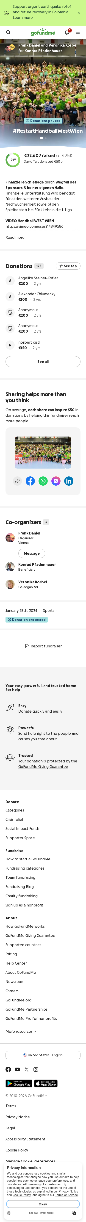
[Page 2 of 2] (46, 138)
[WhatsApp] (43, 481)
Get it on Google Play (19, 1083)
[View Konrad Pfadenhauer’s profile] (10, 566)
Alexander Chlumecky (36, 294)
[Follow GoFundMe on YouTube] (17, 1069)
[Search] (8, 32)
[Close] (78, 13)
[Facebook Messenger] (56, 481)
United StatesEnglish (45, 1055)
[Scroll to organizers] (12, 47)
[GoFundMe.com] (43, 32)
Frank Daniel (29, 533)
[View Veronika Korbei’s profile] (10, 584)
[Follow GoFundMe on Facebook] (8, 1069)
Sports (48, 610)
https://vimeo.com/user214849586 (35, 226)
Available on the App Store (46, 1083)
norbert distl (29, 342)
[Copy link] (17, 481)
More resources (19, 1031)
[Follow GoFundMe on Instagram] (35, 1069)
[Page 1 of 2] (41, 138)
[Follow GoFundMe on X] (26, 1069)
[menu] (77, 32)
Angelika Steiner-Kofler (38, 278)
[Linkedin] (68, 481)
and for (47, 48)
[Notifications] (66, 32)
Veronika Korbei (32, 582)
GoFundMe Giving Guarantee (43, 766)
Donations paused (45, 121)
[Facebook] (30, 481)
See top (70, 266)
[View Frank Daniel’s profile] (10, 537)
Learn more (23, 17)
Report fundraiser (46, 646)
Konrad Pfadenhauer (37, 564)
